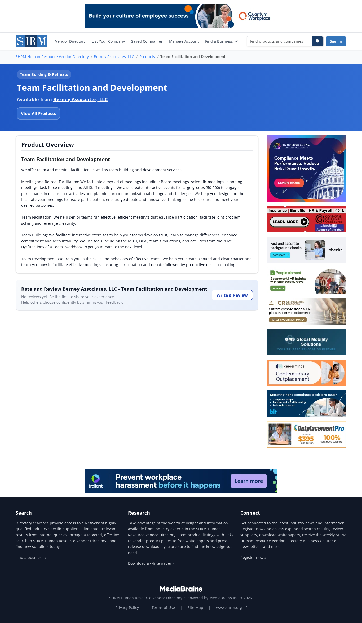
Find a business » (31, 557)
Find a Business (219, 41)
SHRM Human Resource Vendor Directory (52, 56)
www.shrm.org (229, 607)
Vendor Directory (70, 41)
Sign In (336, 41)
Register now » (253, 557)
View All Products (38, 113)
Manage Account (184, 41)
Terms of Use (163, 607)
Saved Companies (147, 41)
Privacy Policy (127, 607)
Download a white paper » (151, 563)
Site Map (195, 607)
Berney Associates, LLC (114, 56)
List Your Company (108, 41)
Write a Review (232, 295)
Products (147, 56)
